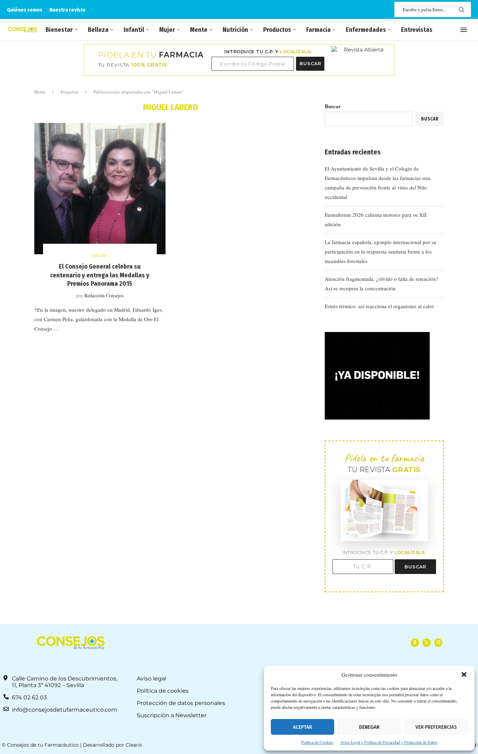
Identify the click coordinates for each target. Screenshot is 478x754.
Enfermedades (366, 30)
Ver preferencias (436, 727)
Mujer (167, 30)
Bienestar (59, 30)
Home (39, 92)
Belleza (98, 30)
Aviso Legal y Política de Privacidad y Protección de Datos (388, 742)
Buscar (333, 106)
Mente (199, 30)
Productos (277, 30)
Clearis (134, 745)
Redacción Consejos (104, 295)
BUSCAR (310, 63)
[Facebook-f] (415, 642)
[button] (464, 674)
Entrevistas (417, 30)
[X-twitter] (426, 642)
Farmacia (318, 30)
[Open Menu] (464, 30)
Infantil (134, 30)
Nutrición (235, 30)
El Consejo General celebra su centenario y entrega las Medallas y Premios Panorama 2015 (99, 275)
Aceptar (302, 727)
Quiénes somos (24, 10)
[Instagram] (438, 642)
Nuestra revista (67, 10)
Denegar (369, 727)
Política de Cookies (317, 742)
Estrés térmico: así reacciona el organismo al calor (379, 306)
